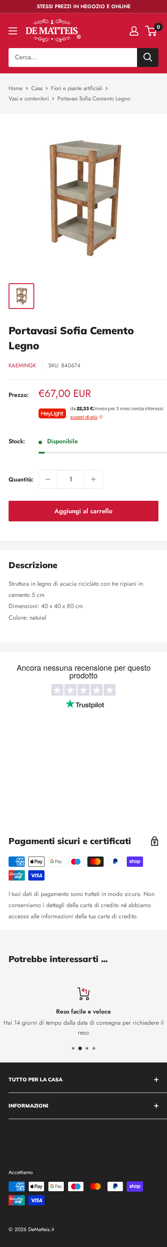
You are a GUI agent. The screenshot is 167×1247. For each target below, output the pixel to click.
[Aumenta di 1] (93, 479)
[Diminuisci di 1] (48, 479)
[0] (151, 31)
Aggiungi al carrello (83, 511)
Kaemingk (22, 365)
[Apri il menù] (13, 30)
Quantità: (21, 479)
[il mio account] (134, 31)
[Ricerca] (147, 57)
